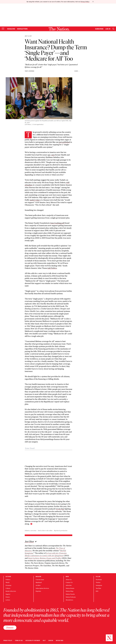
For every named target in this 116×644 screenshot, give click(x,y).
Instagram (99, 585)
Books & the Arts (11, 591)
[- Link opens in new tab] (36, 541)
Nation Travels (70, 594)
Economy (8, 585)
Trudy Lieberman (29, 71)
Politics (8, 579)
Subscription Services (42, 588)
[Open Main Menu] (3, 28)
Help (44, 640)
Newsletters (22, 29)
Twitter (98, 582)
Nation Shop (69, 591)
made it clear (35, 200)
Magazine (11, 29)
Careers (50, 640)
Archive (38, 585)
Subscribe (99, 29)
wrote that (60, 509)
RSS (97, 591)
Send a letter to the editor (45, 530)
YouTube (98, 588)
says (53, 155)
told (52, 268)
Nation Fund (59, 640)
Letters (8, 600)
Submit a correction (30, 530)
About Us (69, 579)
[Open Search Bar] (113, 29)
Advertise (69, 585)
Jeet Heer (29, 541)
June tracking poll (57, 223)
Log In (107, 29)
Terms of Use (19, 640)
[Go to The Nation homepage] (59, 28)
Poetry (8, 597)
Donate (10, 627)
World (7, 582)
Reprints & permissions (60, 530)
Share (76, 71)
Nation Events (70, 588)
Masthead (39, 582)
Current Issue (40, 579)
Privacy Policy (85, 1)
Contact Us (69, 582)
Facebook (99, 579)
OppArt (8, 594)
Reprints (38, 591)
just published (64, 142)
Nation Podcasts (71, 597)
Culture (8, 588)
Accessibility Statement (32, 640)
